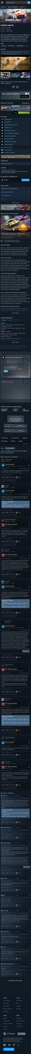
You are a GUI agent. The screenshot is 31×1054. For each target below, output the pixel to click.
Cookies (5, 1026)
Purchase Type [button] (15, 438)
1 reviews (13, 521)
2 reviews (7, 461)
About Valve (19, 1000)
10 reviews (7, 622)
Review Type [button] (4, 438)
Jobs (17, 1003)
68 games (7, 521)
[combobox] (16, 2)
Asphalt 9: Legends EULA (8, 157)
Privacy (5, 1018)
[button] (3, 7)
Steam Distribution (8, 1008)
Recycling (18, 1008)
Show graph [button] (25, 443)
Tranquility (8, 762)
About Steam (6, 1000)
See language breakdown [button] (4, 409)
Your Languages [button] (9, 448)
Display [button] (20, 441)
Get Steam (18, 1018)
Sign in (2, 81)
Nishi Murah (8, 621)
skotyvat (7, 549)
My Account (19, 1026)
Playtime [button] (13, 441)
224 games (7, 763)
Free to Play (11, 46)
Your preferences (26, 409)
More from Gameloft (14, 357)
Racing (3, 46)
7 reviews (13, 551)
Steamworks (6, 1006)
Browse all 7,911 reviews (15, 980)
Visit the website (5, 195)
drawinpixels (8, 698)
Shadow (7, 485)
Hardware (18, 1006)
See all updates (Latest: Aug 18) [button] (11, 241)
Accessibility (6, 1021)
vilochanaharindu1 (10, 737)
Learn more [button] (25, 180)
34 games (7, 551)
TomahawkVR (8, 459)
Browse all (25, 103)
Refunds (5, 1029)
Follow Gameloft (10, 367)
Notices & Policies (7, 1023)
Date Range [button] (4, 441)
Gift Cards (5, 1011)
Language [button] (24, 438)
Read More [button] (26, 651)
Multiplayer (20, 46)
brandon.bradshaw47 (10, 519)
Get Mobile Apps (9, 1049)
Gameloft (8, 27)
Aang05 (7, 581)
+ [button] (26, 46)
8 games (7, 487)
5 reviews (13, 487)
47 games (7, 738)
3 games (7, 583)
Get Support (19, 1023)
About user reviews (16, 409)
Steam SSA (6, 1003)
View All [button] (27, 213)
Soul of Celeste (9, 664)
